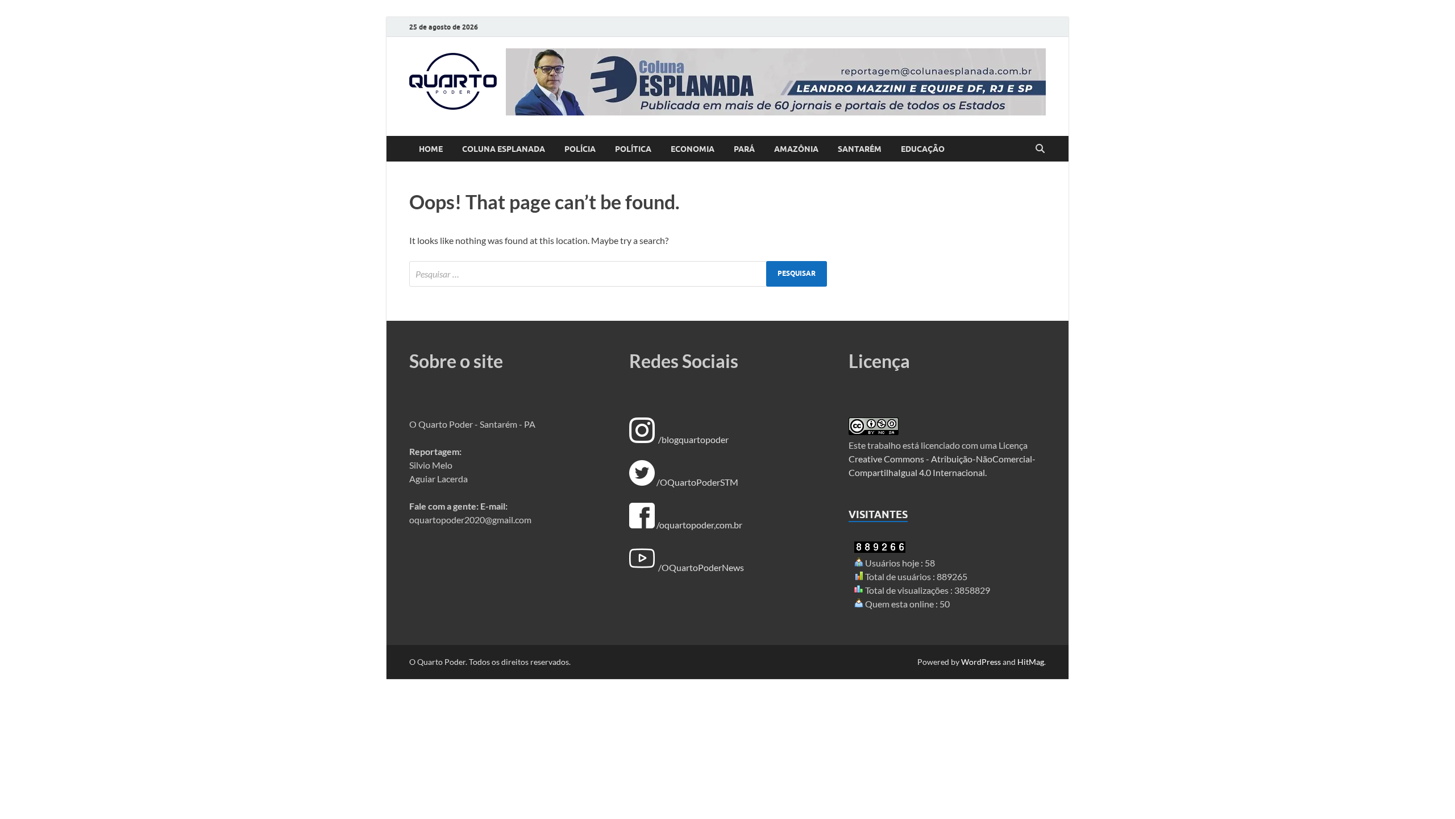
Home (431, 149)
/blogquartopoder (693, 439)
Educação (923, 149)
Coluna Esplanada (503, 149)
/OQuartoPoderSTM (697, 482)
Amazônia (796, 149)
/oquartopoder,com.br (699, 524)
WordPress (981, 662)
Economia (692, 149)
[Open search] (1040, 149)
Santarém (860, 149)
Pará (744, 149)
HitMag (1030, 662)
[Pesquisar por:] (618, 274)
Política (633, 149)
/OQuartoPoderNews (701, 567)
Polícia (580, 149)
